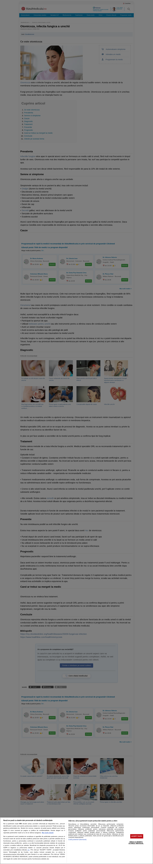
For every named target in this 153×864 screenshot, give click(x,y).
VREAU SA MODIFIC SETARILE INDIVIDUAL (135, 842)
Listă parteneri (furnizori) (77, 839)
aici (28, 850)
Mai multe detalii (47, 832)
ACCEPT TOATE (136, 836)
